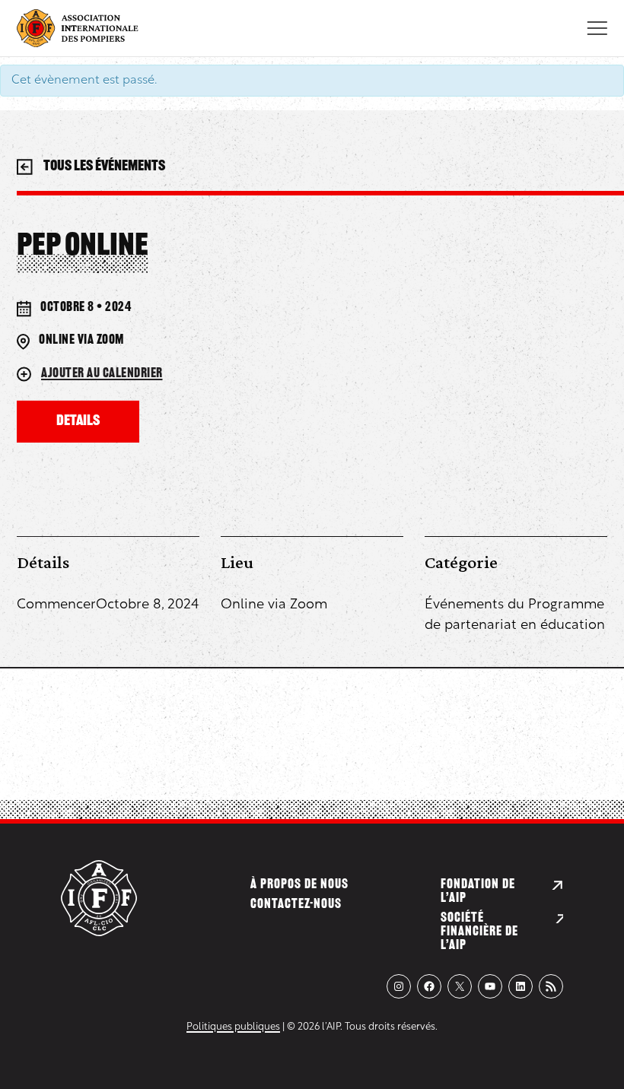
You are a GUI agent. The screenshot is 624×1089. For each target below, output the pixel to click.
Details (78, 421)
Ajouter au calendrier (102, 374)
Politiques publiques (233, 1027)
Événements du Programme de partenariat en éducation (515, 615)
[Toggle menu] (597, 28)
